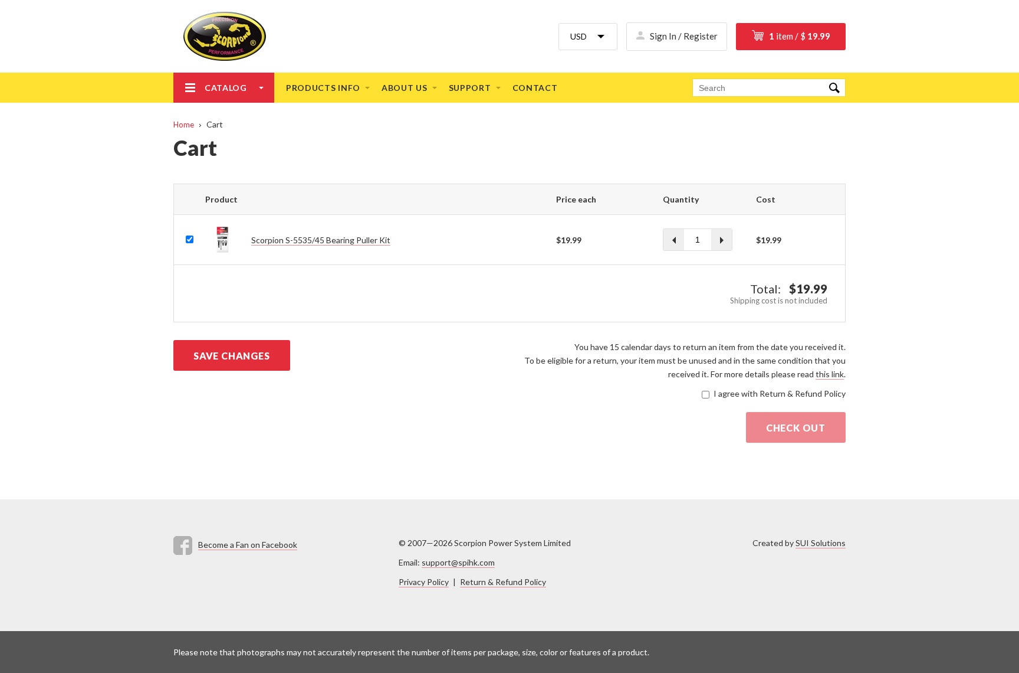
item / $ (799, 36)
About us (405, 88)
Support (470, 88)
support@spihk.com (458, 562)
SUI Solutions (821, 543)
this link (830, 374)
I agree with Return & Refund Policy (780, 393)
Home (183, 124)
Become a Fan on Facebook (247, 545)
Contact (535, 88)
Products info (323, 88)
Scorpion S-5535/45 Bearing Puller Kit (320, 240)
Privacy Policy (424, 582)
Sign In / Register (684, 36)
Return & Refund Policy (503, 582)
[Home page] (219, 36)
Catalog (226, 88)
